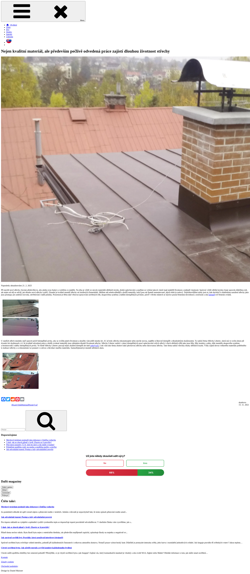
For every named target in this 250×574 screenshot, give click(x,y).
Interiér (9, 34)
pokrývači (94, 345)
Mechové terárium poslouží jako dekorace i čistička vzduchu (31, 440)
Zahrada (9, 37)
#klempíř (25, 405)
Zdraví (4, 490)
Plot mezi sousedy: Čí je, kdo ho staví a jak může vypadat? (30, 445)
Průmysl (5, 495)
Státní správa (7, 487)
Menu (82, 20)
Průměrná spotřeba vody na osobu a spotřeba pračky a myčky (31, 447)
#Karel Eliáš (16, 405)
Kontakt (4, 557)
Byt (7, 30)
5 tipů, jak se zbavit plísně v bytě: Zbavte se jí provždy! (29, 442)
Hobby (9, 32)
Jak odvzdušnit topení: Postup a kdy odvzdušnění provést (29, 449)
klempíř (212, 295)
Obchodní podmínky (9, 566)
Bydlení (13, 25)
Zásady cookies (7, 562)
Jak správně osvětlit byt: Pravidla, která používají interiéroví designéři (32, 537)
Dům (8, 27)
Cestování (6, 493)
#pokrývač (33, 405)
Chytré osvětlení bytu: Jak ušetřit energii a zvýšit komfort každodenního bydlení (36, 548)
